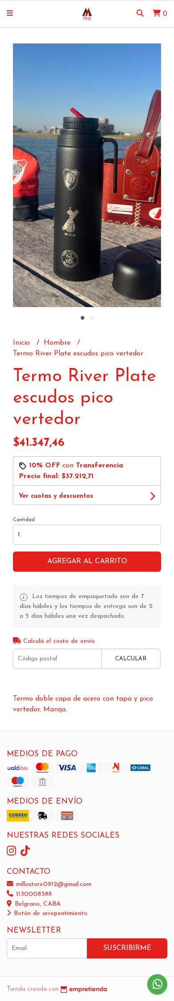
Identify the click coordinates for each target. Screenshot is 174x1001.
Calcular (130, 659)
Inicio (22, 342)
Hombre (58, 342)
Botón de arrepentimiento (49, 913)
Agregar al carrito (87, 561)
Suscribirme (127, 948)
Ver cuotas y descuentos (56, 496)
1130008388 (33, 894)
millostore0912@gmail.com (52, 884)
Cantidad (24, 520)
